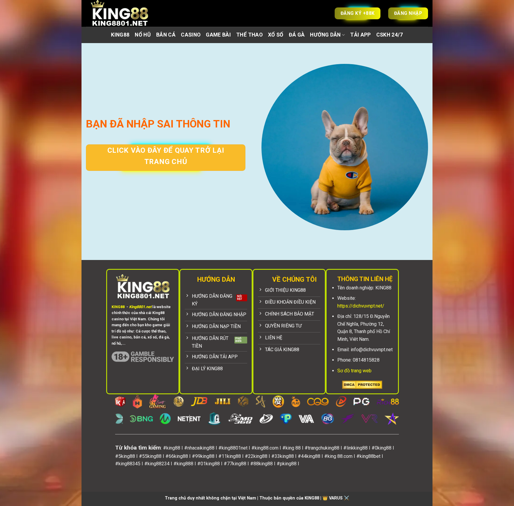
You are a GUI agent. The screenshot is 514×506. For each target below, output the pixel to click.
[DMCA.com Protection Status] (362, 384)
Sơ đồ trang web (354, 370)
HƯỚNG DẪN (325, 35)
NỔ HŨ (143, 35)
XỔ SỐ (275, 35)
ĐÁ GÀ (297, 35)
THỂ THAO (249, 35)
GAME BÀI (218, 35)
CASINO (190, 35)
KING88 (120, 35)
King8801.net (140, 307)
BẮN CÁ (165, 35)
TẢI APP (360, 35)
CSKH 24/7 (389, 35)
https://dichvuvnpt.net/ (360, 306)
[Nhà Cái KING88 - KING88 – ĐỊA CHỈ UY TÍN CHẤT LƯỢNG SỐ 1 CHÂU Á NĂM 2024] (126, 13)
